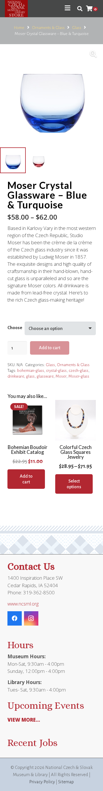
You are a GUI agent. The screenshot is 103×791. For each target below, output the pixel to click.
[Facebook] (14, 618)
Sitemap (66, 781)
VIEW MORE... (23, 719)
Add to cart (49, 347)
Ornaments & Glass (48, 28)
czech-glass (78, 370)
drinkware (15, 376)
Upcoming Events (45, 705)
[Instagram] (31, 618)
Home (19, 28)
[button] (67, 8)
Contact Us (31, 566)
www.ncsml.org (23, 603)
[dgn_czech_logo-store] (16, 8)
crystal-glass (56, 370)
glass (30, 376)
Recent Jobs (32, 742)
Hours (20, 645)
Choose (14, 327)
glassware (45, 376)
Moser (61, 376)
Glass (76, 28)
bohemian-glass (30, 370)
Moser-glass (78, 376)
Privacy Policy (42, 781)
